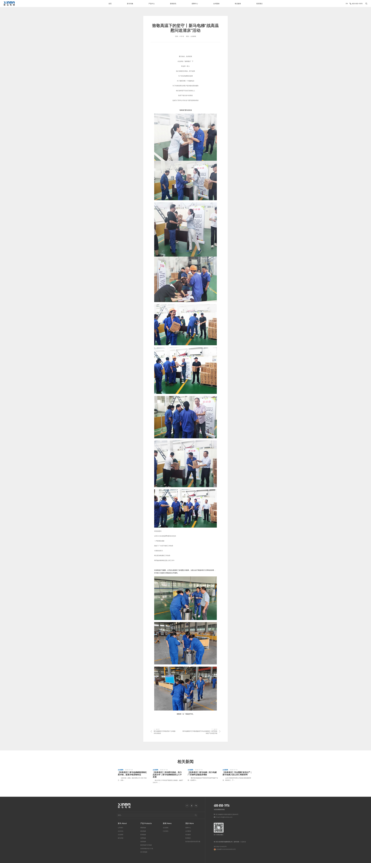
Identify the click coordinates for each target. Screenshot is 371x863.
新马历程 (120, 838)
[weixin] (196, 805)
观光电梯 (143, 831)
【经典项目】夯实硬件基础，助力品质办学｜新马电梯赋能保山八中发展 (167, 774)
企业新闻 (165, 827)
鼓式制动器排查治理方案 (192, 841)
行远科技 (243, 841)
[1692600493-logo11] (9, 3)
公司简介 (120, 827)
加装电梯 (143, 841)
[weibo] (187, 805)
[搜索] (196, 815)
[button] (134, 3)
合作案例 (188, 831)
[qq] (191, 805)
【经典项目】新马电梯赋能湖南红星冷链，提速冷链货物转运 (132, 773)
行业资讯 (165, 831)
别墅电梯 (143, 838)
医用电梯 (143, 834)
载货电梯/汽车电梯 (146, 845)
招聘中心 (188, 827)
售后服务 (188, 834)
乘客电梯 (143, 827)
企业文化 (120, 831)
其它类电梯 (143, 852)
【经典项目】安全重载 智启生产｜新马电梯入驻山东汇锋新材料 (237, 773)
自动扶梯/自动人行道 (146, 848)
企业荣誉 (120, 834)
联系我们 (188, 838)
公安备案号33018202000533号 (226, 849)
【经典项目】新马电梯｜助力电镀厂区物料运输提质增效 (202, 773)
